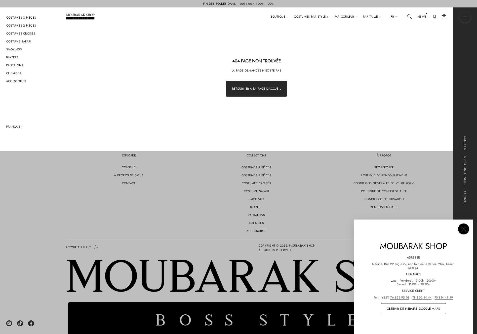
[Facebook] (31, 323)
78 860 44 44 (422, 297)
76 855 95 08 (399, 297)
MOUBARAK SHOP (302, 245)
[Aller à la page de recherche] (409, 16)
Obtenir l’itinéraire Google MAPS (413, 308)
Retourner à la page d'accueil (256, 88)
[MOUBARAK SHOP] (80, 16)
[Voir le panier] (443, 16)
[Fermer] (463, 228)
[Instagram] (9, 323)
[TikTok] (20, 323)
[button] (409, 16)
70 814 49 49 (444, 297)
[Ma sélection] (434, 17)
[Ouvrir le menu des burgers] (465, 17)
